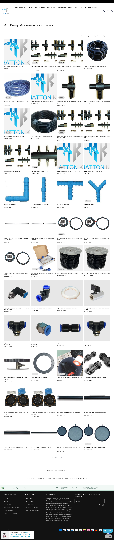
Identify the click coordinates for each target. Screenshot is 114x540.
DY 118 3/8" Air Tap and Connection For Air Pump (43, 516)
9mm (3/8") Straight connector (40, 204)
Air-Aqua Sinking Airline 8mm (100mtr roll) (97, 273)
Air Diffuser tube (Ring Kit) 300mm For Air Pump (69, 239)
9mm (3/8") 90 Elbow (10, 204)
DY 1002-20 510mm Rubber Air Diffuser (95, 412)
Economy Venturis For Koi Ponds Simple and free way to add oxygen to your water (96, 516)
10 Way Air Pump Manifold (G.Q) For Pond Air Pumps (43, 67)
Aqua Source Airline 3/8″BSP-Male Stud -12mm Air (42, 343)
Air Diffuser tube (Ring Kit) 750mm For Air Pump (16, 274)
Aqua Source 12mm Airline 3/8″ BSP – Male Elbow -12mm (16, 308)
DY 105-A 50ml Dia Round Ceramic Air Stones (15, 516)
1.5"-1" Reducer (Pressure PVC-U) (13, 66)
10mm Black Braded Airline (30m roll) (95, 66)
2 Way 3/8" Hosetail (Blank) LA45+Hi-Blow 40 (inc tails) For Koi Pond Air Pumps (70, 102)
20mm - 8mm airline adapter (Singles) (15, 136)
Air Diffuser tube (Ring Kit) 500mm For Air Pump (96, 239)
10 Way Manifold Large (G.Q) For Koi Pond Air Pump (69, 67)
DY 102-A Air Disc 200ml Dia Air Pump (94, 447)
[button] (30, 7)
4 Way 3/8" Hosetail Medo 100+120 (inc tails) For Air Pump (70, 137)
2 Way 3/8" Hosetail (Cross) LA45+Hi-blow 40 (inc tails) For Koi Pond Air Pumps (97, 102)
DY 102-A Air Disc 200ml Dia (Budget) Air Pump (69, 448)
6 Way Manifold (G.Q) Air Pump (39, 171)
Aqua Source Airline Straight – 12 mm (68, 343)
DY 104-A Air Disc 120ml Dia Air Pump (94, 482)
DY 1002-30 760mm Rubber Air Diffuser (15, 447)
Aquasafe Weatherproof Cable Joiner (95, 377)
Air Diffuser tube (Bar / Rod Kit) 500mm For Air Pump (43, 239)
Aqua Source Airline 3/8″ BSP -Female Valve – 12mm (96, 308)
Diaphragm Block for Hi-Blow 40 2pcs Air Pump (16, 413)
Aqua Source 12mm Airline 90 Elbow (41, 308)
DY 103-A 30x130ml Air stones (66, 482)
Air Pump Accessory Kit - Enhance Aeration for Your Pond (43, 274)
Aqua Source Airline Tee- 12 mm (93, 343)
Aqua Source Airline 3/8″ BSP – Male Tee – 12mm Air (16, 343)
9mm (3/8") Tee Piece (63, 204)
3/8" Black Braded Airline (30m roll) (41, 136)
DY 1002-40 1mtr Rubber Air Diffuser (41, 447)
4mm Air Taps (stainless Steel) (13, 171)
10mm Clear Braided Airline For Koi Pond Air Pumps (16, 102)
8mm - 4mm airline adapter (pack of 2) (68, 171)
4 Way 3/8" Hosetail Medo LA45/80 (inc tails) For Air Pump (97, 137)
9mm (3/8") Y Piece (89, 204)
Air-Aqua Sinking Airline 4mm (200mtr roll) (70, 273)
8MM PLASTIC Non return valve (93, 171)
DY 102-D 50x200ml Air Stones (39, 482)
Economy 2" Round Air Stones (66, 516)
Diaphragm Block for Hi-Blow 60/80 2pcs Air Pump (43, 413)
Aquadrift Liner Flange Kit (39, 377)
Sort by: (83, 36)
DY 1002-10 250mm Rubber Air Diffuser (68, 412)
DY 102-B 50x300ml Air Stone (12, 482)
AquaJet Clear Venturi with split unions (69, 377)
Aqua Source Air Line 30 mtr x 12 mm (68, 308)
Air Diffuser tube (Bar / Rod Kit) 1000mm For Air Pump (16, 239)
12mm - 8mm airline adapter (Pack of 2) (42, 101)
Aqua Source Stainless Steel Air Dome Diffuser (15, 378)
